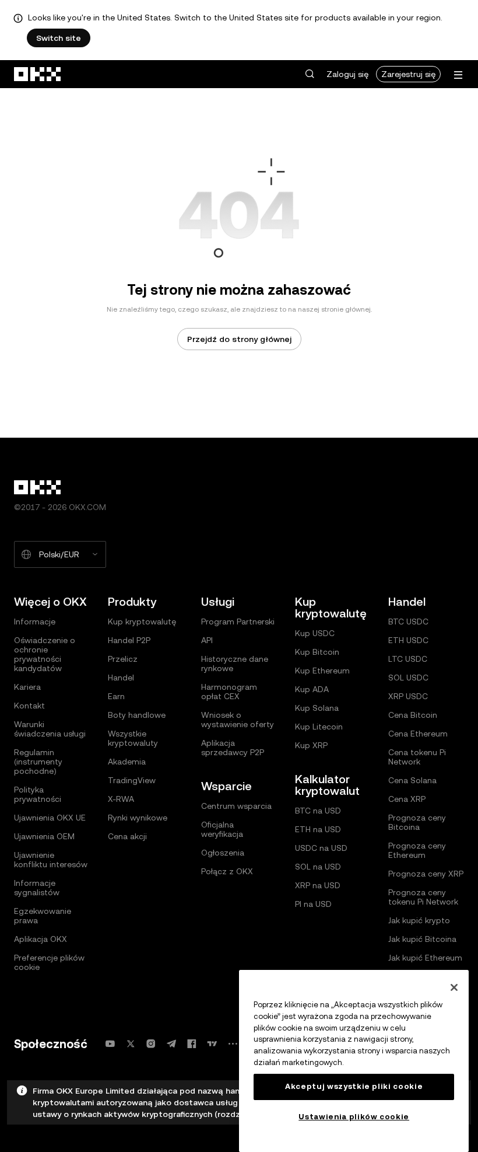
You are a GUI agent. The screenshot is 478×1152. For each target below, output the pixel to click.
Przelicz (123, 659)
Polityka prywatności (37, 794)
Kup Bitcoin (317, 652)
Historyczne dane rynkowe (234, 663)
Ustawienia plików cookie (353, 1116)
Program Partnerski (238, 621)
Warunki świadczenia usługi (50, 729)
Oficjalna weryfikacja (222, 829)
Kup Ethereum (322, 670)
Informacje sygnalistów (36, 887)
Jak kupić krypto (419, 920)
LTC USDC (407, 659)
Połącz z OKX (227, 871)
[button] (309, 74)
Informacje (34, 621)
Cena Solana (412, 780)
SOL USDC (408, 677)
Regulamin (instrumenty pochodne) (38, 762)
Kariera (27, 687)
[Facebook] (192, 1043)
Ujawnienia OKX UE (50, 817)
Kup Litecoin (319, 726)
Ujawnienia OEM (44, 836)
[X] (130, 1043)
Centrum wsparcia (236, 806)
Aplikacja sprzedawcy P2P (232, 747)
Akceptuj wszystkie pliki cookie (354, 1086)
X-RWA (121, 799)
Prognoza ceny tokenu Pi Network (423, 897)
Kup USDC (315, 633)
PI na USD (313, 904)
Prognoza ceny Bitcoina (417, 822)
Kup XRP (311, 745)
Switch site (58, 38)
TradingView (132, 780)
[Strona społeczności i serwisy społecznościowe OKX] (232, 1043)
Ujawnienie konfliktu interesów (50, 859)
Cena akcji (127, 836)
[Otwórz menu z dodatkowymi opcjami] (458, 75)
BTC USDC (408, 621)
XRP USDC (408, 696)
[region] (354, 1061)
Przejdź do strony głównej (239, 339)
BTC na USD (318, 810)
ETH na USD (318, 829)
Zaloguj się (347, 74)
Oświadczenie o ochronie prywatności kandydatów (44, 654)
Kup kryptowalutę (142, 621)
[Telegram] (171, 1043)
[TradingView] (212, 1043)
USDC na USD (321, 848)
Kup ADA (312, 689)
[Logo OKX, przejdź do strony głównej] (38, 74)
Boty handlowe (137, 715)
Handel (121, 677)
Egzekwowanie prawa (42, 915)
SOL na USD (318, 866)
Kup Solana (317, 708)
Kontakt (29, 705)
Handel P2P (129, 640)
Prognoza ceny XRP (425, 873)
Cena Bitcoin (412, 715)
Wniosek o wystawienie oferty (237, 719)
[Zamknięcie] (454, 987)
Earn (116, 696)
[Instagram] (151, 1043)
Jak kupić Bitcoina (422, 939)
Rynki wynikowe (137, 817)
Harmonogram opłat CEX (229, 691)
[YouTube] (110, 1043)
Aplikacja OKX (40, 939)
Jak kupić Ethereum (425, 957)
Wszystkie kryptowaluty (133, 738)
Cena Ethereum (418, 733)
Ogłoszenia (222, 852)
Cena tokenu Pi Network (417, 757)
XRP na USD (317, 885)
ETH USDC (408, 640)
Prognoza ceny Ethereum (417, 850)
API (207, 640)
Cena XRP (407, 799)
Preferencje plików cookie (49, 962)
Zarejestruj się (408, 74)
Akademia (127, 761)
